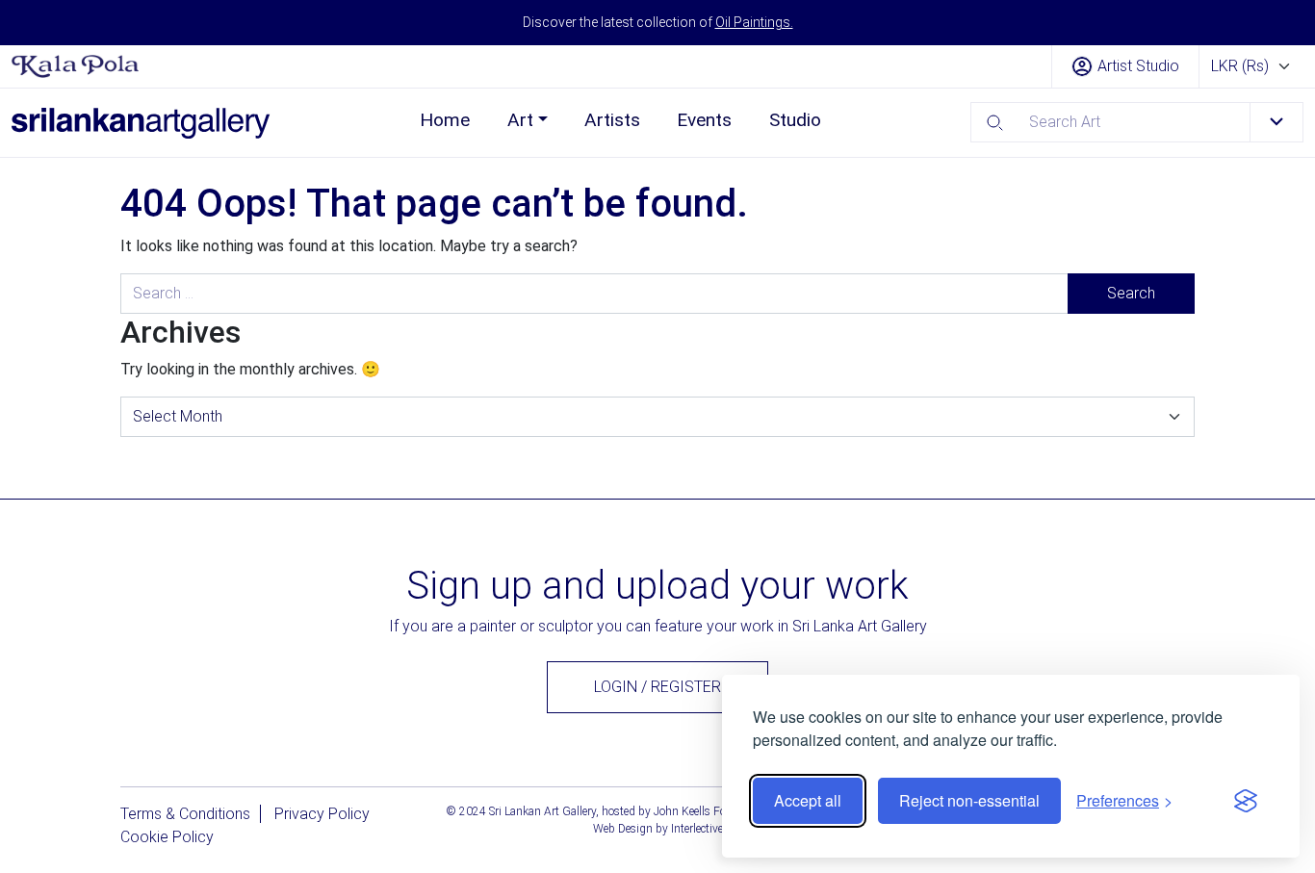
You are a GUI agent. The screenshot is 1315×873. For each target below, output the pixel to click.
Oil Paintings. (754, 22)
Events (704, 120)
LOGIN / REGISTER (657, 687)
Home (445, 120)
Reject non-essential (969, 800)
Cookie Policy (167, 837)
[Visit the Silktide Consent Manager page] (1246, 801)
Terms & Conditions (185, 814)
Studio (795, 120)
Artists (612, 120)
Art (520, 120)
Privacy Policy (322, 814)
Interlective (697, 828)
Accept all (807, 800)
